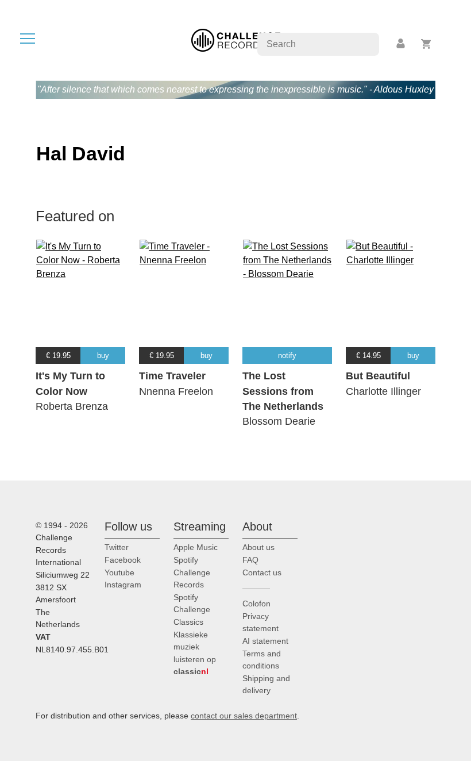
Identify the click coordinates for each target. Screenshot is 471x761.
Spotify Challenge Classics (191, 610)
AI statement (265, 640)
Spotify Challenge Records (191, 572)
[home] (235, 39)
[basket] (426, 44)
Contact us (261, 572)
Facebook (123, 559)
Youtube (119, 572)
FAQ (250, 559)
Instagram (123, 584)
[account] (401, 44)
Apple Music (195, 547)
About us (258, 547)
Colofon (256, 603)
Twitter (117, 547)
